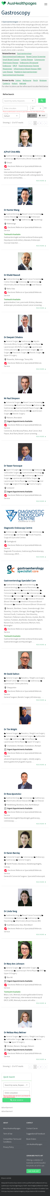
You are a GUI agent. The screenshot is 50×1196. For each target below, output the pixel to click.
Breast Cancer (11, 680)
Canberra (6, 83)
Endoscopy (7, 65)
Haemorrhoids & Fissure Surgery (28, 408)
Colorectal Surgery (13, 402)
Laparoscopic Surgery (28, 349)
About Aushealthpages (11, 1128)
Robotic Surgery (35, 352)
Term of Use (7, 1133)
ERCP (15, 65)
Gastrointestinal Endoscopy (14, 56)
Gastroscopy (26, 219)
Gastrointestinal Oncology (13, 75)
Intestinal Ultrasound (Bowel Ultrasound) (30, 604)
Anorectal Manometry (28, 587)
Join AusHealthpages (34, 1144)
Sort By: (6, 114)
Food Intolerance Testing (29, 65)
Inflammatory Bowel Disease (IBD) (27, 69)
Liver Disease (8, 72)
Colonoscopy (39, 59)
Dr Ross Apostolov (12, 793)
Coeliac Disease (27, 59)
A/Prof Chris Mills (12, 151)
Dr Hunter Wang (11, 209)
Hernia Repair (35, 344)
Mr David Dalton (11, 673)
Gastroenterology (24, 53)
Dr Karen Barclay (12, 853)
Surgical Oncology (19, 484)
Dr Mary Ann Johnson (14, 963)
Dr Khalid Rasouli (12, 275)
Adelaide (22, 83)
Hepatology (7, 69)
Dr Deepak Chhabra (13, 337)
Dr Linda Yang (10, 911)
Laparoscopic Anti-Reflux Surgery (25, 478)
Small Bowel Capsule (11, 59)
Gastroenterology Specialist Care (20, 580)
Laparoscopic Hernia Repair (26, 970)
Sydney (18, 80)
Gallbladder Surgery (29, 968)
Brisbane (43, 80)
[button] (11, 115)
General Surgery (12, 341)
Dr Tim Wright (10, 729)
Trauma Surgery (35, 484)
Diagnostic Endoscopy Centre (18, 527)
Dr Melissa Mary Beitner (15, 1032)
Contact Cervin (32, 1128)
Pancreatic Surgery (19, 352)
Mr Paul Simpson (12, 398)
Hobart (15, 83)
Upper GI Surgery (13, 470)
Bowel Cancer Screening (35, 56)
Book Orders (31, 1139)
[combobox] (19, 100)
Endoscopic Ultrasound (29, 62)
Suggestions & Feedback (35, 1133)
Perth (35, 80)
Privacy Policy (8, 1147)
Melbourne (27, 80)
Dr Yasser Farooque (13, 465)
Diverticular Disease (10, 62)
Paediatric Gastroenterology (25, 72)
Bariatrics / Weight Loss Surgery (33, 678)
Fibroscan (17, 596)
